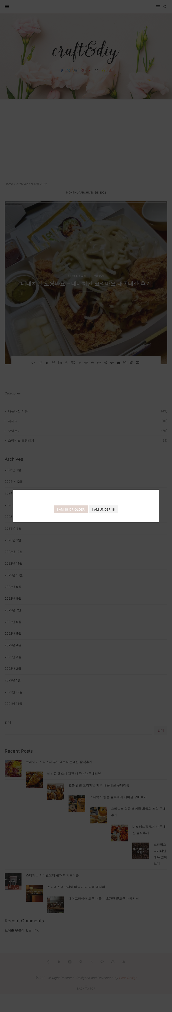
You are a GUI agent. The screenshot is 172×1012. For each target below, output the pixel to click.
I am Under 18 (103, 509)
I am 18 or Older (71, 509)
